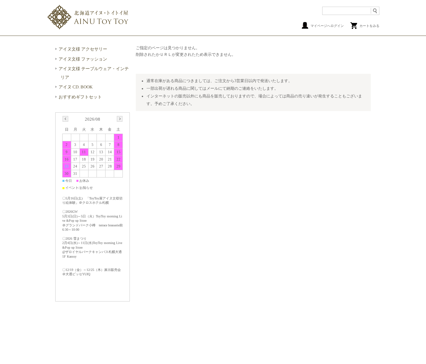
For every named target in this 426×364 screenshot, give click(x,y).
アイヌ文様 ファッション (83, 59)
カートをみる (369, 26)
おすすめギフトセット (80, 96)
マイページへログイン (327, 26)
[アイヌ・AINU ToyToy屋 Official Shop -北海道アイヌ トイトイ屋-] (88, 28)
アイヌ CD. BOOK (76, 86)
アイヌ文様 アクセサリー (83, 49)
